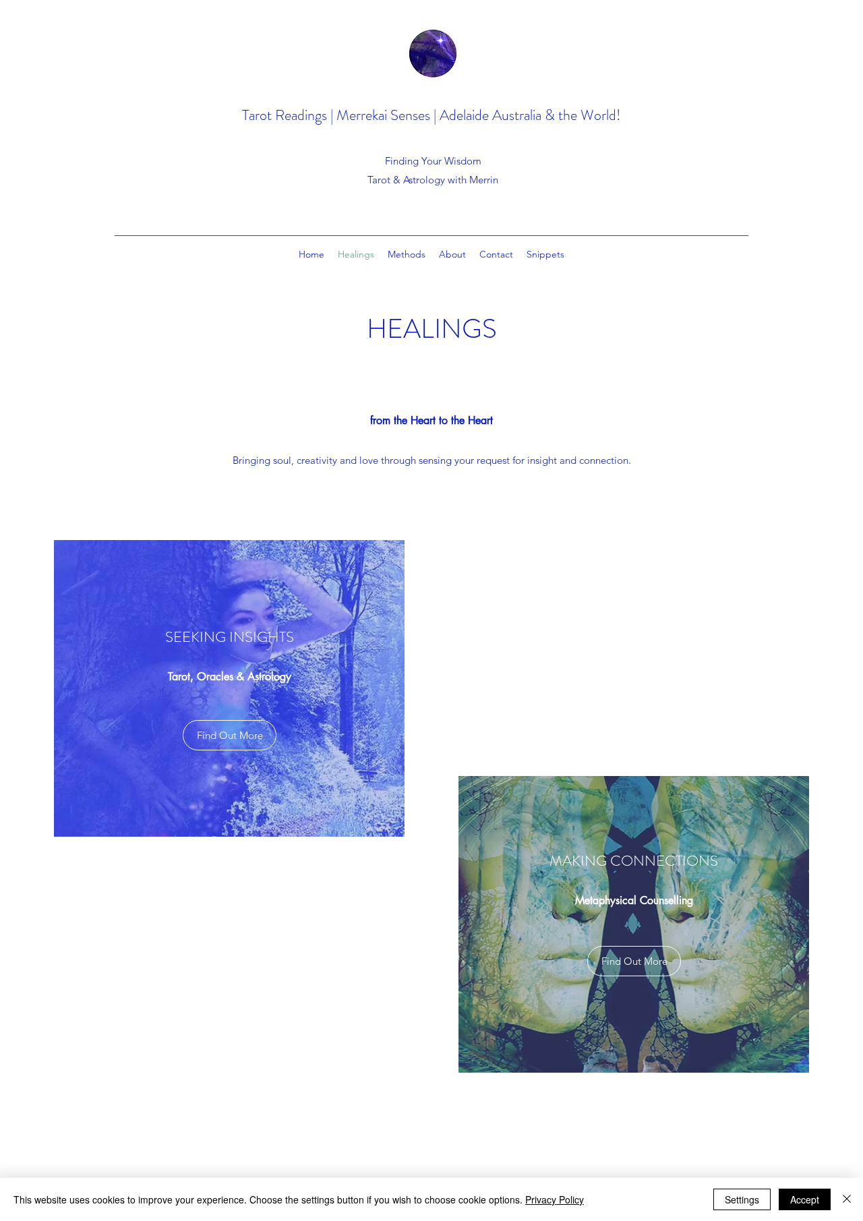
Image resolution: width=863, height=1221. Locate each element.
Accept (804, 1199)
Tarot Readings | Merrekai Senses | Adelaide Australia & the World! (431, 115)
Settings (742, 1199)
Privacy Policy (554, 1199)
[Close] (847, 1199)
